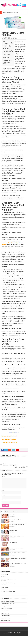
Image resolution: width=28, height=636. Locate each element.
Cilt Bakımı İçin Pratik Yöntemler (16, 536)
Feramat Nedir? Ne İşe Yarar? (7, 601)
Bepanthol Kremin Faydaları (9, 439)
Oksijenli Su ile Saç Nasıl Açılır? (9, 442)
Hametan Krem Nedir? (6, 618)
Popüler (7, 511)
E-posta (4, 495)
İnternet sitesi (5, 500)
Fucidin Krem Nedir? (5, 620)
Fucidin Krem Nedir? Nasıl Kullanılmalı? (17, 558)
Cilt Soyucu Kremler (20, 467)
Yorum (3, 476)
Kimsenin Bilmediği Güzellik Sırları (10, 12)
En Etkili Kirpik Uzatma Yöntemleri (16, 548)
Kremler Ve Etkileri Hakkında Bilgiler (10, 38)
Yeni (2, 511)
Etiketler (18, 511)
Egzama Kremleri (4, 610)
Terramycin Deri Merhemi (6, 606)
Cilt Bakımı (13, 634)
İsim (3, 490)
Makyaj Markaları (13, 530)
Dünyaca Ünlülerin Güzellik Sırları (16, 524)
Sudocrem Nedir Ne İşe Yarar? (9, 436)
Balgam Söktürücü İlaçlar (6, 608)
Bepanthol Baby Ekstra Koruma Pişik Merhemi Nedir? (7, 47)
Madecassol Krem (5, 613)
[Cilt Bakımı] (14, 5)
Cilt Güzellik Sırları (13, 515)
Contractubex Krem (5, 615)
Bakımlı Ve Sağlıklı (6, 37)
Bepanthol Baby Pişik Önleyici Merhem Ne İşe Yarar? (8, 51)
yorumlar (13, 511)
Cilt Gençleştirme (13, 542)
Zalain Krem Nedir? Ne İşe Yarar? (8, 603)
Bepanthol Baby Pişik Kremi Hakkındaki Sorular (7, 62)
